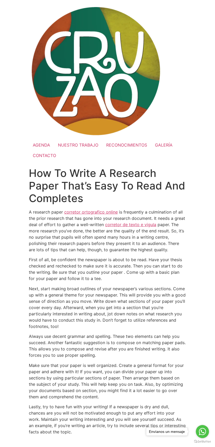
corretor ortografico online (91, 212)
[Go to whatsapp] (202, 431)
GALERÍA (164, 145)
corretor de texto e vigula (130, 224)
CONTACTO (44, 155)
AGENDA (41, 145)
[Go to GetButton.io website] (202, 441)
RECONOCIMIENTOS (126, 145)
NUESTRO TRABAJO (78, 145)
